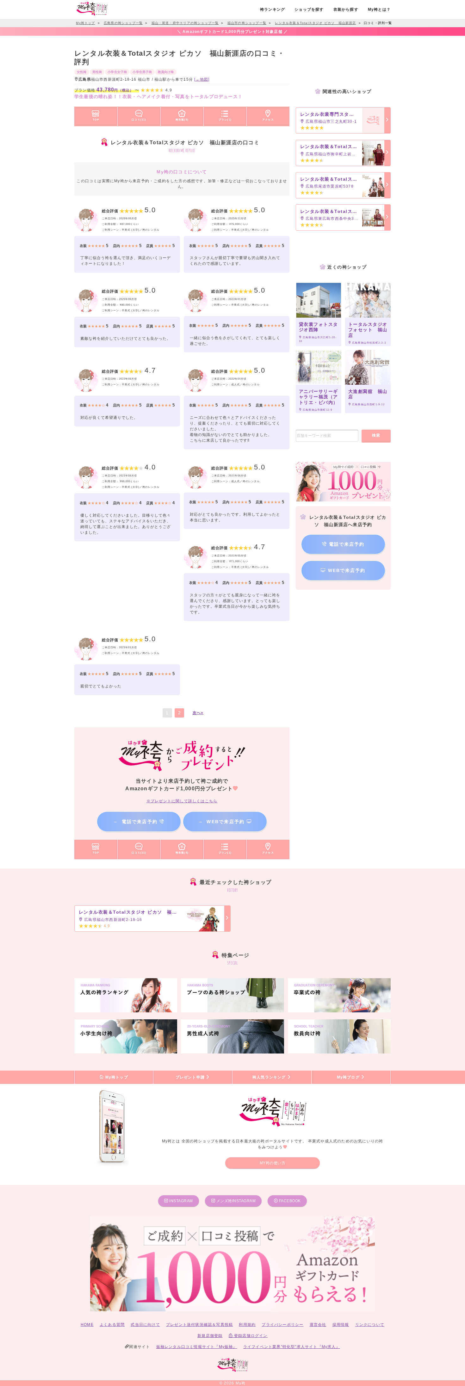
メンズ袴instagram (235, 1201)
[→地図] (201, 79)
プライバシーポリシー (282, 1324)
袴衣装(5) (182, 119)
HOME (87, 1324)
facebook (289, 1201)
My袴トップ (116, 1077)
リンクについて (369, 1324)
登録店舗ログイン (250, 1335)
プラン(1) (225, 119)
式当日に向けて (145, 1324)
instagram (180, 1201)
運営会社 (318, 1324)
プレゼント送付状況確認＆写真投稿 (199, 1324)
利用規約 (247, 1324)
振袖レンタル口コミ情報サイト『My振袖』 (196, 1347)
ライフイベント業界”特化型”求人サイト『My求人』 (291, 1347)
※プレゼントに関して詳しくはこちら (181, 801)
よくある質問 (112, 1324)
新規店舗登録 (209, 1335)
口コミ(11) (139, 119)
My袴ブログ (349, 1077)
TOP (96, 119)
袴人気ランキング (269, 1077)
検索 (376, 435)
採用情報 (340, 1324)
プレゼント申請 (191, 1077)
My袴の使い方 (273, 1163)
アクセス (268, 119)
